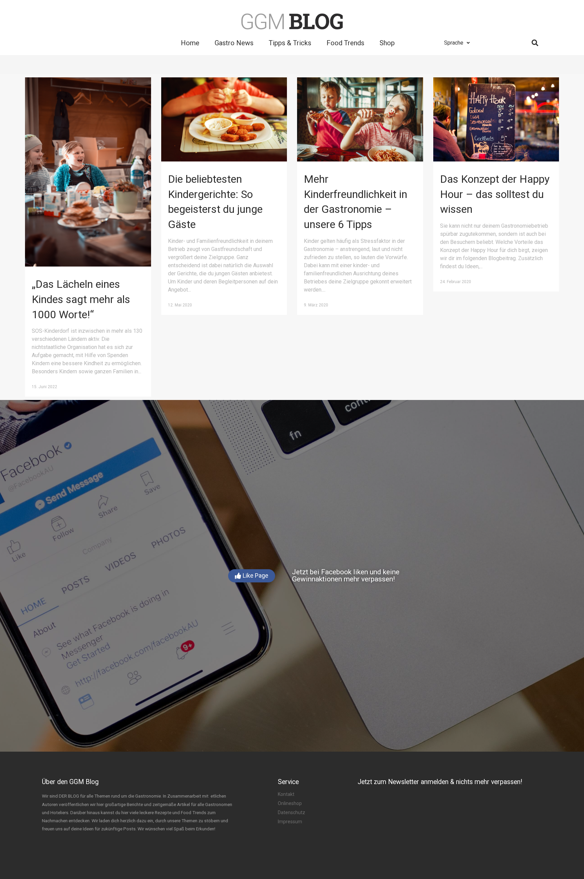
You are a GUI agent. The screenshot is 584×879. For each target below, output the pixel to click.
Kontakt (286, 794)
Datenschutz (291, 812)
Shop (387, 43)
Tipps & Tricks (290, 43)
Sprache (453, 43)
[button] (251, 575)
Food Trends (345, 43)
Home (190, 43)
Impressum (290, 821)
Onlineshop (290, 803)
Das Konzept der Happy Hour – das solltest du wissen (495, 194)
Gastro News (234, 43)
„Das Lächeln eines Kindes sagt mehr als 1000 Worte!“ (81, 299)
